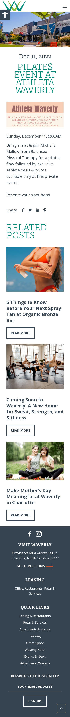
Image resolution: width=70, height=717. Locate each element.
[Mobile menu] (64, 6)
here (45, 194)
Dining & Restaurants (35, 616)
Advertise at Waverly (35, 663)
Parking (35, 636)
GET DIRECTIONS (31, 566)
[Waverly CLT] (14, 6)
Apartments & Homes (35, 629)
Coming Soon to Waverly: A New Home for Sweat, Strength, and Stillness (35, 408)
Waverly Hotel (35, 650)
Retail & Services (35, 622)
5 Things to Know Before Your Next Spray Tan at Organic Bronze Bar (33, 311)
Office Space (35, 643)
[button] (5, 15)
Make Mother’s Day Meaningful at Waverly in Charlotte (33, 496)
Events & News (35, 656)
